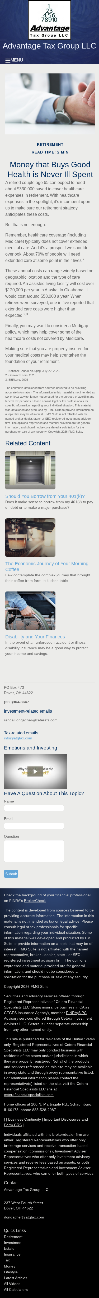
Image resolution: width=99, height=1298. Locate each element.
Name (9, 801)
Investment (13, 1242)
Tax (7, 1260)
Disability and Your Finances (35, 636)
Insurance (12, 1254)
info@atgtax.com (18, 738)
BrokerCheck (35, 900)
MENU (17, 60)
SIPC (82, 1013)
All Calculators (16, 1289)
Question (11, 836)
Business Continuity (24, 1119)
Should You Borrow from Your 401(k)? (45, 496)
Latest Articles (15, 1278)
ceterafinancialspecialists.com (29, 1095)
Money (9, 1266)
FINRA (71, 1013)
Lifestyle (11, 1272)
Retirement (13, 1237)
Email (8, 819)
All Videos (12, 1284)
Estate (9, 1248)
